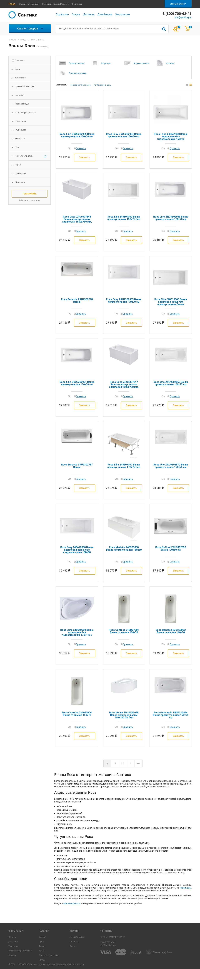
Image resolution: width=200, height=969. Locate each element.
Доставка (88, 14)
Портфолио (62, 14)
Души (41, 941)
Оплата (76, 14)
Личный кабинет (178, 4)
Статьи (73, 946)
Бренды (42, 960)
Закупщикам (122, 14)
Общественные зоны (48, 955)
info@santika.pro (183, 17)
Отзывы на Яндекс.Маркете (55, 4)
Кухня (41, 951)
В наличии (20, 60)
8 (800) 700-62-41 (107, 942)
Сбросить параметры (29, 200)
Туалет (42, 946)
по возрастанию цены (80, 85)
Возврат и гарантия (28, 4)
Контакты (77, 4)
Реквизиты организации (20, 951)
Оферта (12, 955)
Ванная (42, 937)
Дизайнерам (105, 14)
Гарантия (74, 941)
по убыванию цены (102, 85)
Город (11, 3)
